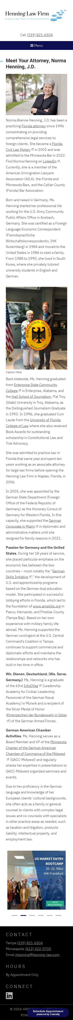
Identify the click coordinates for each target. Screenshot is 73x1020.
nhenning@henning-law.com (37, 954)
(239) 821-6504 (40, 34)
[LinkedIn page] (9, 996)
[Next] (61, 880)
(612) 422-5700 (38, 948)
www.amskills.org (47, 606)
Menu (38, 45)
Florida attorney (34, 126)
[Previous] (12, 880)
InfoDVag (31, 685)
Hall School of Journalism (32, 396)
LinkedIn (49, 161)
